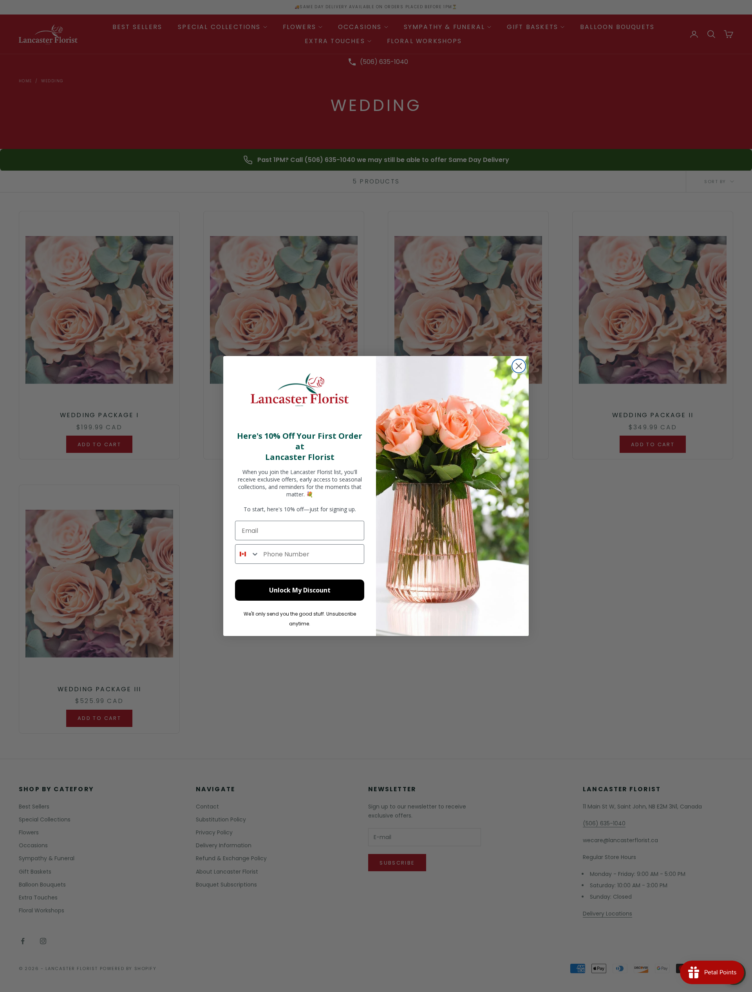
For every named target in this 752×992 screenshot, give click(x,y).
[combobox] (247, 554)
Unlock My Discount (300, 590)
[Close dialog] (519, 366)
